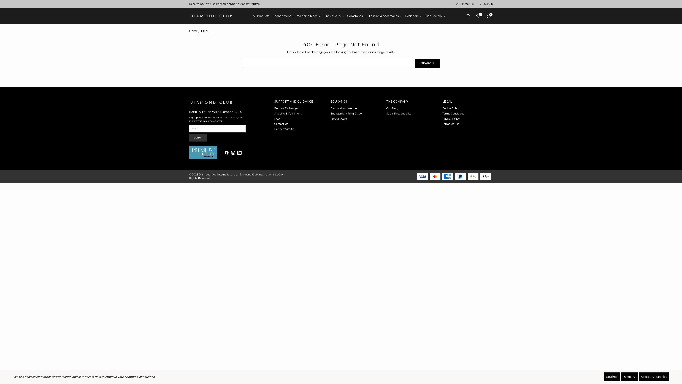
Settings (612, 376)
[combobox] (328, 63)
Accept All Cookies (654, 376)
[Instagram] (233, 153)
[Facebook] (226, 153)
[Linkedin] (239, 153)
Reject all (629, 376)
